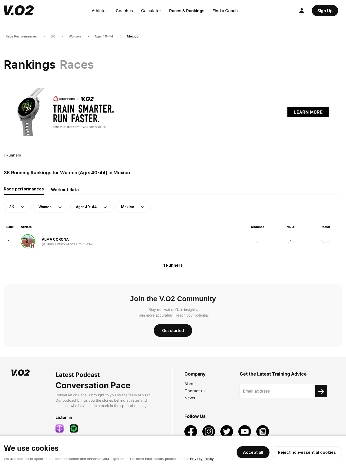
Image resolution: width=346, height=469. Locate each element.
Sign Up (325, 10)
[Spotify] (76, 428)
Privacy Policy (202, 459)
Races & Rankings (186, 10)
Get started (173, 330)
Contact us (194, 390)
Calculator (151, 10)
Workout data (65, 189)
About (190, 383)
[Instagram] (209, 431)
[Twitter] (227, 431)
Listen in (63, 417)
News (189, 397)
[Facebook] (191, 431)
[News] (262, 431)
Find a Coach (225, 10)
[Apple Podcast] (61, 428)
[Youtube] (245, 431)
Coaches (124, 10)
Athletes (100, 10)
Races (77, 64)
